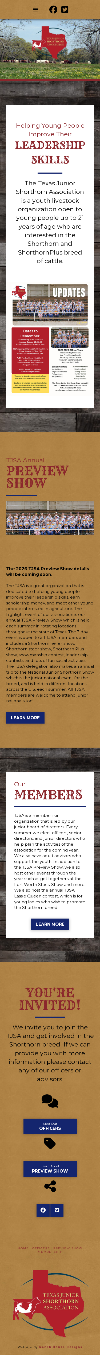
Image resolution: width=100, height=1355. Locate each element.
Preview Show (67, 1248)
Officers (41, 1248)
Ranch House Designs (60, 1347)
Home (23, 1248)
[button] (35, 9)
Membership (50, 1252)
